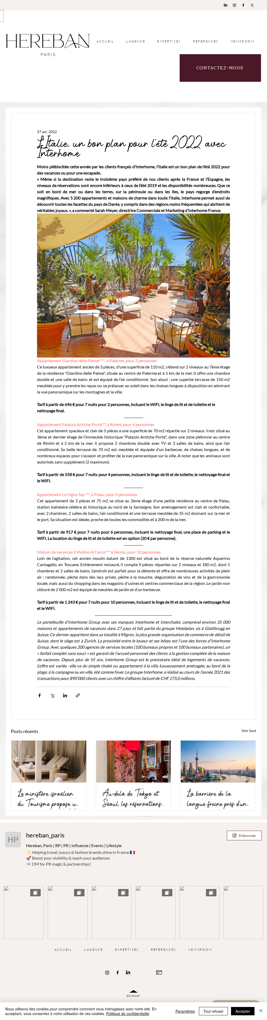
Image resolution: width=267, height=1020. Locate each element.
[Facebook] (243, 5)
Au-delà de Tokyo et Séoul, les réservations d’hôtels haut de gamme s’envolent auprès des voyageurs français (132, 799)
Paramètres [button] (185, 1011)
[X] (252, 5)
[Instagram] (234, 5)
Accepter (242, 1011)
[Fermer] (261, 1011)
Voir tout (248, 730)
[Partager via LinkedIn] (65, 695)
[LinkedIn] (225, 5)
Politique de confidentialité (127, 1013)
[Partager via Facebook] (39, 695)
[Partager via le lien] (77, 695)
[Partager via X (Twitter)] (52, 695)
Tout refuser (213, 1011)
